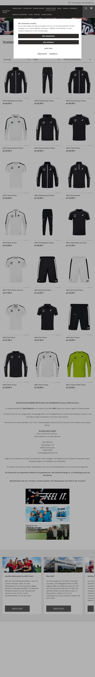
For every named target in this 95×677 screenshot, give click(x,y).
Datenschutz (42, 53)
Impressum (53, 53)
